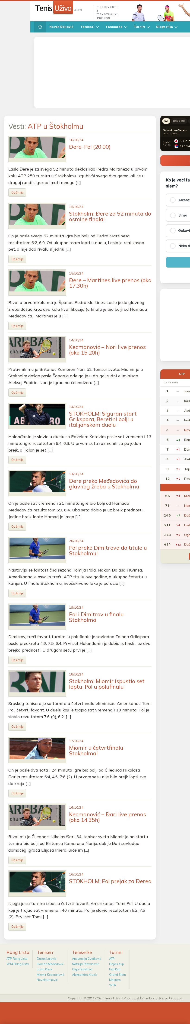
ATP (112, 958)
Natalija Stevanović (85, 964)
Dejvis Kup (116, 964)
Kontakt (176, 998)
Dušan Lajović (46, 958)
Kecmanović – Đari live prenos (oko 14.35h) (107, 817)
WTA (112, 985)
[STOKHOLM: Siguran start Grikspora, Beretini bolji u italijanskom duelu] (37, 416)
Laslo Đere (44, 969)
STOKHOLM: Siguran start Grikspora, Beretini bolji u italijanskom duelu (103, 419)
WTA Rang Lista (17, 964)
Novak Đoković (61, 27)
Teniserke (114, 27)
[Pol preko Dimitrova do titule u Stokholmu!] (37, 550)
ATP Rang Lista (17, 958)
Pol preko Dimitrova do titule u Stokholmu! (108, 550)
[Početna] (40, 26)
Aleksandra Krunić (84, 974)
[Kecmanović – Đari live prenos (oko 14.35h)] (37, 817)
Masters (115, 980)
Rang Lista (17, 952)
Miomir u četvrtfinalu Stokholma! (96, 750)
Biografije (164, 27)
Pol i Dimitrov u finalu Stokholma (96, 617)
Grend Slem (117, 974)
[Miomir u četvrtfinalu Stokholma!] (37, 750)
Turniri (139, 27)
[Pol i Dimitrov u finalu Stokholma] (37, 617)
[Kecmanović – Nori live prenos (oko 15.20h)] (37, 349)
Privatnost (131, 998)
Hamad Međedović (50, 964)
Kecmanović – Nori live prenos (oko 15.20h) (107, 349)
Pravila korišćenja (155, 998)
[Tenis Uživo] (61, 8)
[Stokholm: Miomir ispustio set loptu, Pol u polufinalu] (37, 683)
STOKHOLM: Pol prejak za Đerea (110, 881)
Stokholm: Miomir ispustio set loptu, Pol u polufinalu (107, 684)
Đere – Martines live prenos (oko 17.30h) (110, 283)
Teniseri (87, 27)
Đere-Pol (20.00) (90, 146)
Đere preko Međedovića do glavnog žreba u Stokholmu (104, 483)
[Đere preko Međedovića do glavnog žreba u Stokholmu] (37, 483)
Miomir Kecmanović (50, 974)
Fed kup (114, 969)
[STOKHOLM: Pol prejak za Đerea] (37, 883)
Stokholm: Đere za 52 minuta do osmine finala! (110, 216)
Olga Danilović (82, 969)
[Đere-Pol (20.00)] (37, 149)
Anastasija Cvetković (86, 958)
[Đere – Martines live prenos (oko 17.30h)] (37, 282)
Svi (166, 121)
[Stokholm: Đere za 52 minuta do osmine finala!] (37, 216)
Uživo (179, 121)
